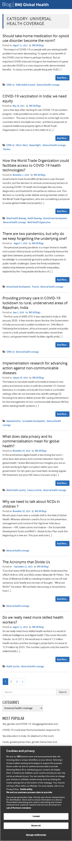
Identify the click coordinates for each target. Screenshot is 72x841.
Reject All (36, 825)
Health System (13, 666)
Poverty (35, 287)
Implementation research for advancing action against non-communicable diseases (35, 368)
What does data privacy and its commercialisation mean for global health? (31, 441)
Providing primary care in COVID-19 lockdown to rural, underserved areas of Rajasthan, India (35, 303)
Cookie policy (26, 789)
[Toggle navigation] (65, 4)
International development (55, 218)
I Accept (36, 816)
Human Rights (35, 145)
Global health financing (16, 218)
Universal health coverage (48, 85)
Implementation (13, 421)
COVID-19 (10, 85)
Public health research (25, 85)
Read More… (62, 78)
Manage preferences (36, 835)
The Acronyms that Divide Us (26, 562)
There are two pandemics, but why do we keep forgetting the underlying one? (35, 236)
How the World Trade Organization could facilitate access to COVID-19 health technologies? (36, 165)
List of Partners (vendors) (18, 808)
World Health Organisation (39, 222)
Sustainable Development (33, 421)
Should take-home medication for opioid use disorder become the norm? (36, 38)
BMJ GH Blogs (38, 45)
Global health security (16, 490)
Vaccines (7, 149)
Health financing (35, 218)
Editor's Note (22, 145)
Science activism (34, 490)
